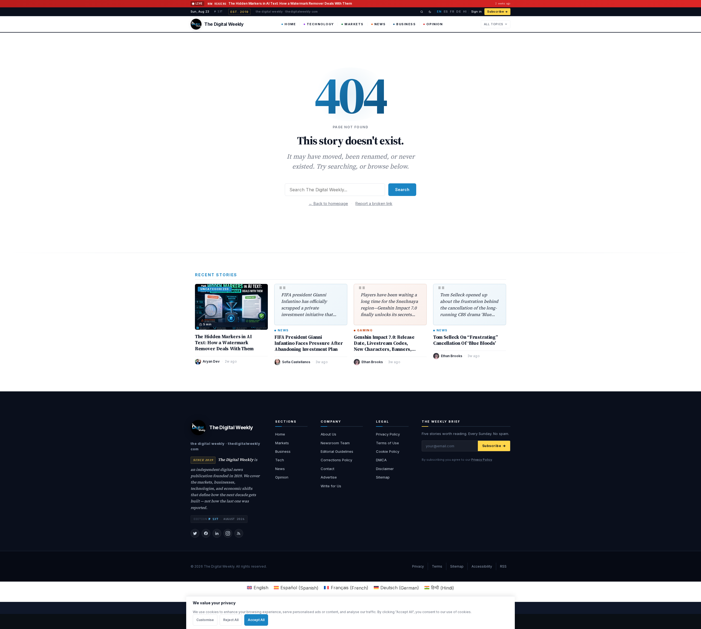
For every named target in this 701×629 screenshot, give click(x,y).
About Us (328, 434)
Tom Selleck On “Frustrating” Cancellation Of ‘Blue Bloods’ (465, 340)
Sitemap (383, 477)
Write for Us (331, 486)
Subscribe (495, 11)
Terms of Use (387, 443)
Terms (437, 566)
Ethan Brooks (372, 362)
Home (290, 24)
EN (439, 11)
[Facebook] (206, 533)
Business (406, 24)
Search (402, 189)
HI (465, 11)
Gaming (365, 330)
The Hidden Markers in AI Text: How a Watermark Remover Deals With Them (224, 342)
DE (458, 11)
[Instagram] (227, 533)
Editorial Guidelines (337, 451)
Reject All (231, 620)
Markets (353, 24)
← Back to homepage (328, 203)
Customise (205, 620)
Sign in (476, 11)
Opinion (434, 24)
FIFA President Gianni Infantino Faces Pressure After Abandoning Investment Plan (308, 343)
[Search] (421, 11)
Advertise (329, 477)
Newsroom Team (335, 443)
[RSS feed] (238, 533)
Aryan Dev (211, 361)
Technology (320, 24)
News (380, 24)
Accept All (256, 620)
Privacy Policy (388, 434)
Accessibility (482, 566)
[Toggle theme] (430, 11)
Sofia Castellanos (296, 362)
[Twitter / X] (195, 533)
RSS (503, 566)
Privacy (418, 566)
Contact (327, 468)
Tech (279, 460)
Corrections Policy (336, 460)
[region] (350, 612)
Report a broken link (373, 203)
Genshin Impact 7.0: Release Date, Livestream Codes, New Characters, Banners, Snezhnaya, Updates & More (385, 346)
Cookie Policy (387, 451)
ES (446, 11)
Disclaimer (385, 468)
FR (452, 11)
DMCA (381, 460)
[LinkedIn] (216, 533)
